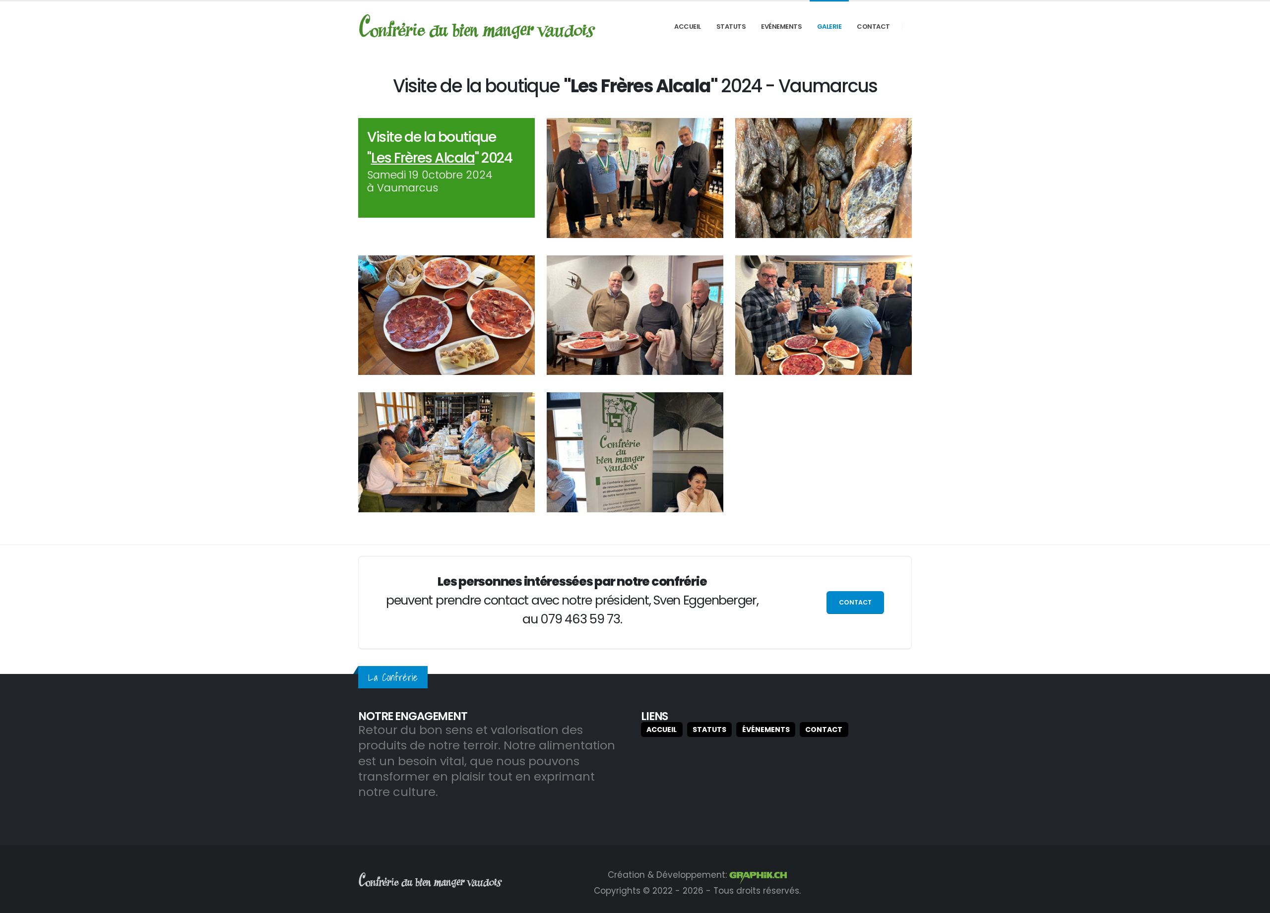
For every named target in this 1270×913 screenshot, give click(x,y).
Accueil (687, 26)
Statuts (731, 26)
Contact (873, 26)
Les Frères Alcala (423, 158)
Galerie (829, 26)
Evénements (781, 26)
